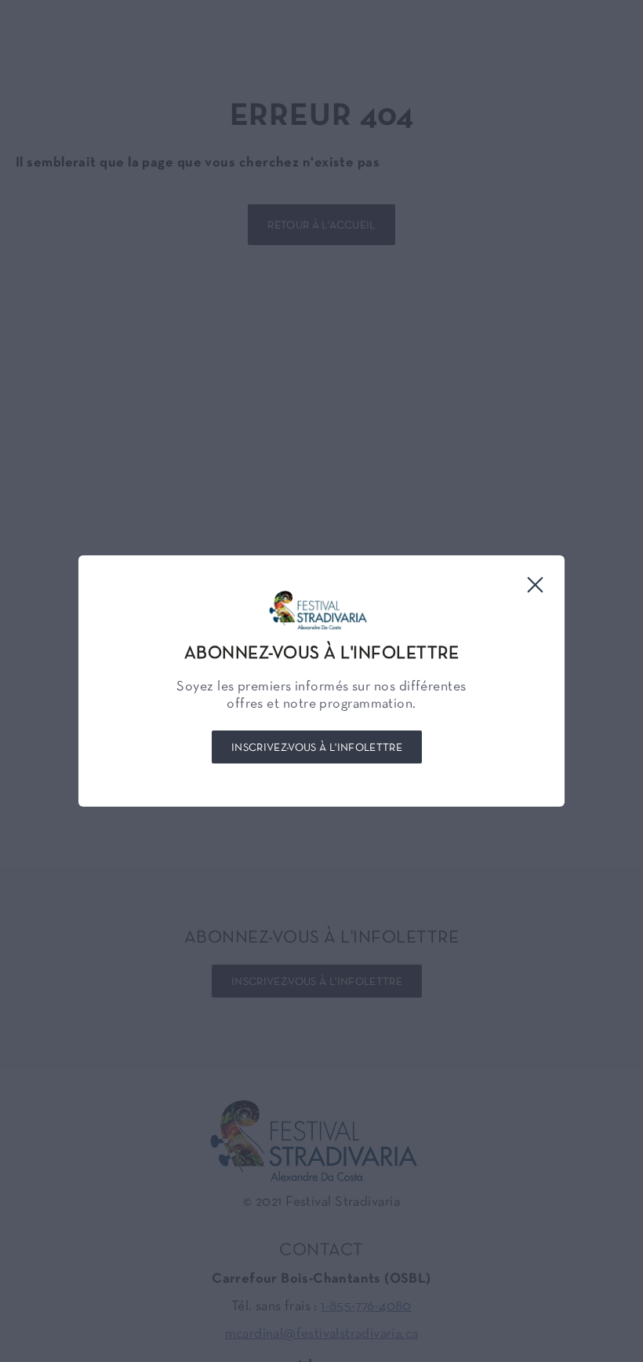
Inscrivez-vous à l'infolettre (316, 748)
